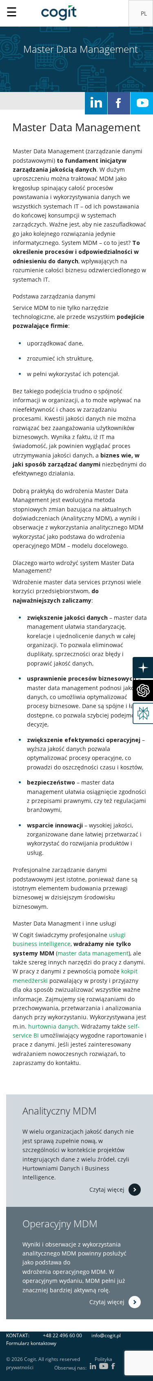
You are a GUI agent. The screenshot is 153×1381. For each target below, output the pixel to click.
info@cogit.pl (106, 1335)
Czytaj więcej (106, 1189)
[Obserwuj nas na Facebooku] (119, 103)
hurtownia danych (53, 1026)
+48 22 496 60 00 (62, 1335)
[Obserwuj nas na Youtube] (142, 103)
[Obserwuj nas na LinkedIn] (96, 103)
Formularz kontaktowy (31, 1343)
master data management (93, 953)
